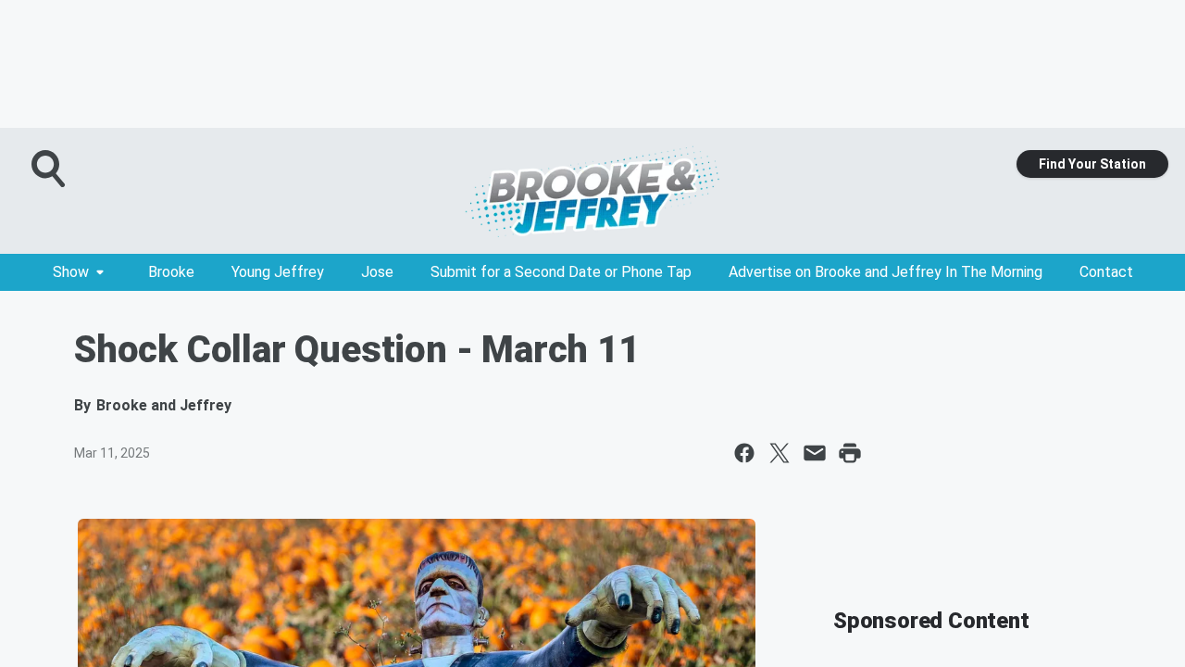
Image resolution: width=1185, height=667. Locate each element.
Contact (1106, 272)
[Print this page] (850, 453)
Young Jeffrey (277, 272)
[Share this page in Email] (815, 453)
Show (71, 272)
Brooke (171, 272)
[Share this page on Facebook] (744, 453)
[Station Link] (592, 191)
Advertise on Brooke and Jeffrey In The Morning (885, 272)
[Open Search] (50, 168)
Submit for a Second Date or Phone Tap (561, 272)
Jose (377, 272)
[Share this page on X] (779, 453)
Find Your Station (1092, 164)
